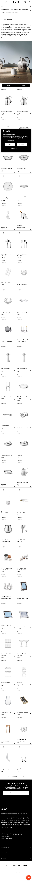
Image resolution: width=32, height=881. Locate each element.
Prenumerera (16, 799)
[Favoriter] (25, 2)
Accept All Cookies (21, 144)
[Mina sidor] (6, 2)
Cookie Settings (14, 148)
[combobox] (16, 776)
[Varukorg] (29, 2)
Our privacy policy (11, 140)
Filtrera (8, 85)
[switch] (16, 847)
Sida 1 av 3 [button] (15, 776)
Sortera (23, 85)
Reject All (10, 144)
